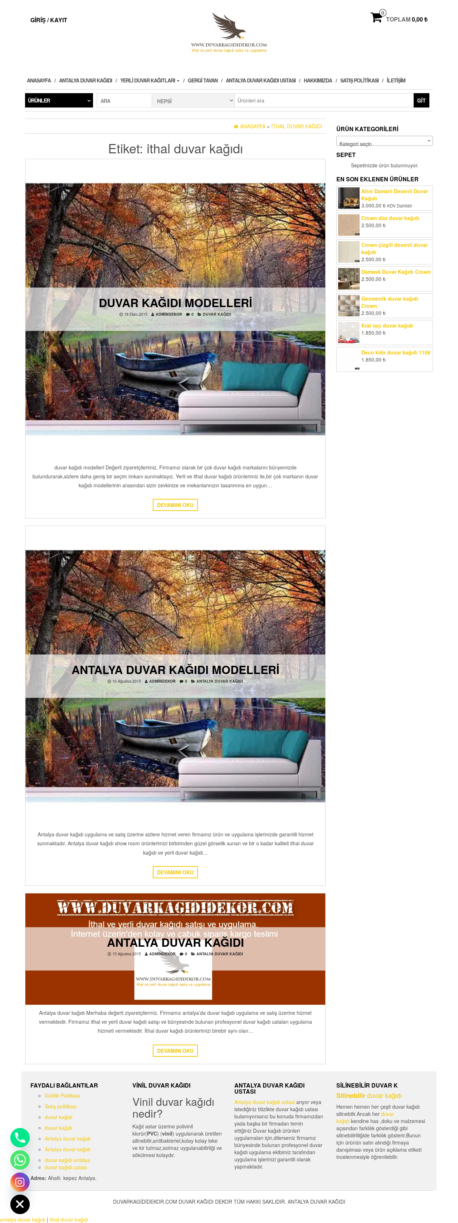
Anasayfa (39, 80)
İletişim (396, 80)
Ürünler (39, 100)
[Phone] (20, 1137)
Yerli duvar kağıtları (148, 80)
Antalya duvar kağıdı (85, 80)
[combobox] (384, 141)
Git (421, 100)
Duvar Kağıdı (217, 313)
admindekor (169, 313)
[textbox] (385, 143)
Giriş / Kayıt (48, 20)
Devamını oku (175, 504)
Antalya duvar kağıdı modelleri (175, 669)
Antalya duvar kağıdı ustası (261, 80)
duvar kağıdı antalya (67, 1160)
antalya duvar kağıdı (219, 681)
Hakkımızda (318, 80)
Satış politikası (359, 80)
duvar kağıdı (58, 1117)
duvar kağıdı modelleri (175, 302)
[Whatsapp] (20, 1160)
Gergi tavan (203, 80)
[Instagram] (20, 1182)
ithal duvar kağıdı (69, 1219)
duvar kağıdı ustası (66, 1167)
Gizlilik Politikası (62, 1095)
